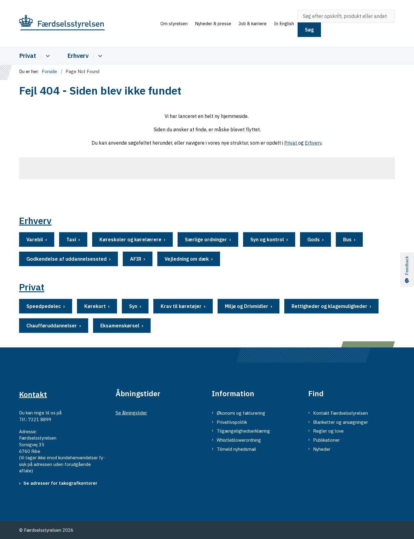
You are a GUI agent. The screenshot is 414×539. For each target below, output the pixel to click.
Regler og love (328, 431)
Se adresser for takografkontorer (60, 483)
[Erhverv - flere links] (99, 56)
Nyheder (321, 449)
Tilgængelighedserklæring (243, 431)
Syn (133, 306)
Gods (313, 239)
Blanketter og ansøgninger (340, 422)
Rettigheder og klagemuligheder (329, 306)
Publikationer (326, 440)
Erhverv (77, 56)
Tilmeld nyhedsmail (236, 449)
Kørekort (95, 306)
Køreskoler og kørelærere (130, 239)
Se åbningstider (131, 413)
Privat (27, 56)
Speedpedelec (43, 306)
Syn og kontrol (267, 239)
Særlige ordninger (206, 239)
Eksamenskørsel (119, 326)
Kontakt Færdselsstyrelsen (340, 413)
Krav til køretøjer (181, 306)
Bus (347, 239)
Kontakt (33, 394)
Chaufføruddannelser (51, 326)
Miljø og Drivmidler (246, 306)
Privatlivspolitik (232, 422)
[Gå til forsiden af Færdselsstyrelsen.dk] (88, 23)
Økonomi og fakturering (241, 413)
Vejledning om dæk (187, 259)
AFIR (135, 259)
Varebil (34, 239)
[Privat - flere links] (47, 56)
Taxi (71, 239)
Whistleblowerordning (239, 440)
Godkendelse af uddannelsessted (66, 259)
